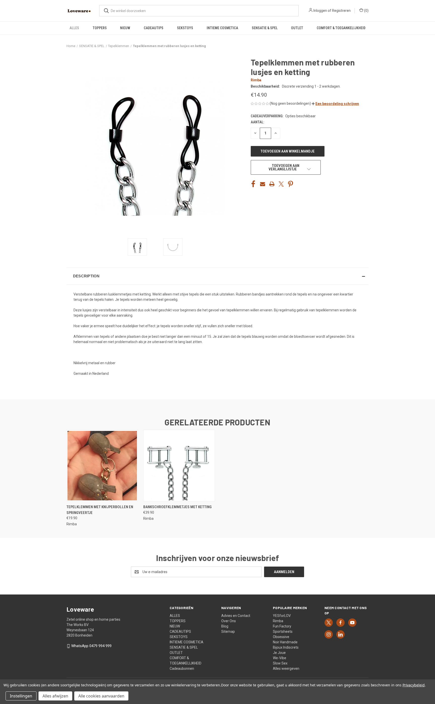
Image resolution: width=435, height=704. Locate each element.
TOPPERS (100, 28)
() (366, 11)
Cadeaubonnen (182, 668)
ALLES (74, 28)
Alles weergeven (286, 668)
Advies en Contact (235, 616)
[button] (335, 104)
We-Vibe (279, 658)
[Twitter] (281, 184)
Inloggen (320, 11)
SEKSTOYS (185, 28)
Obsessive (281, 637)
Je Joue (279, 653)
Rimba (278, 621)
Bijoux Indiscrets (286, 647)
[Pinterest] (290, 184)
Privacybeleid (414, 685)
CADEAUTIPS (153, 28)
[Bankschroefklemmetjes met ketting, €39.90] (179, 465)
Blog (224, 626)
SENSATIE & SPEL (265, 28)
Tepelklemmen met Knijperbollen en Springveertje (99, 510)
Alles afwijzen (55, 696)
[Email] (262, 184)
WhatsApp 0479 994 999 (91, 646)
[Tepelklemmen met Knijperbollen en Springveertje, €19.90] (102, 465)
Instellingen (21, 696)
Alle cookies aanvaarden (101, 696)
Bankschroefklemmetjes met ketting (177, 507)
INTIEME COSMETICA (222, 28)
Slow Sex (280, 663)
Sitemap (228, 631)
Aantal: (257, 122)
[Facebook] (253, 184)
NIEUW (125, 28)
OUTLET (297, 28)
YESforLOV (282, 616)
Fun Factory (282, 626)
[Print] (271, 184)
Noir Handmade (285, 642)
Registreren (341, 11)
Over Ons (228, 621)
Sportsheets (283, 631)
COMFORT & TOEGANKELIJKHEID (341, 28)
